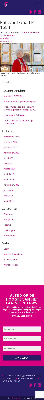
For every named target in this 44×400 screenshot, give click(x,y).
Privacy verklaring (22, 315)
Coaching (8, 214)
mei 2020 (8, 163)
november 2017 (11, 184)
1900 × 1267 (27, 32)
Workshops (9, 235)
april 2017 (9, 201)
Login (6, 248)
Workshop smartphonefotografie (20, 101)
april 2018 (9, 179)
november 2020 (11, 152)
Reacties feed (10, 259)
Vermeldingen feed (13, 254)
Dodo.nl (16, 398)
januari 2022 (10, 147)
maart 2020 (9, 168)
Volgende (6, 41)
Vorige (4, 38)
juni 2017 (8, 190)
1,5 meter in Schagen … (15, 115)
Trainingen (9, 230)
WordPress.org (11, 264)
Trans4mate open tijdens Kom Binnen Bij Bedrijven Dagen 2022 (20, 108)
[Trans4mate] (6, 3)
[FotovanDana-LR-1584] (22, 57)
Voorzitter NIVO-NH (13, 96)
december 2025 (11, 136)
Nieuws (7, 224)
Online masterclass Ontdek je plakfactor (18, 122)
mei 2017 (8, 195)
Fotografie (9, 219)
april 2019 (9, 174)
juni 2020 (8, 158)
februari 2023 (11, 142)
